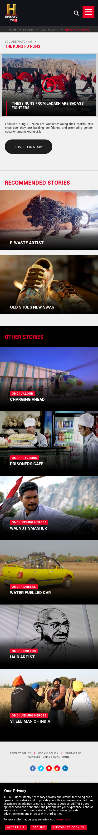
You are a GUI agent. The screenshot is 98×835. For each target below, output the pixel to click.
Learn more (63, 819)
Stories (28, 29)
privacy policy (20, 753)
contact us (73, 753)
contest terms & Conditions (49, 757)
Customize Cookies (68, 827)
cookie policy (48, 753)
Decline (39, 827)
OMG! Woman (49, 29)
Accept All (16, 827)
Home (12, 29)
